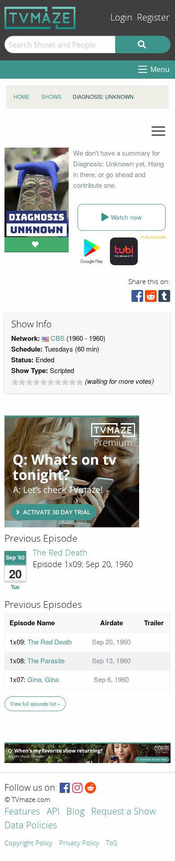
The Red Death (60, 553)
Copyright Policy (28, 843)
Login (121, 18)
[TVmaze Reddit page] (90, 788)
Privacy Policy (79, 843)
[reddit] (151, 298)
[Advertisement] (71, 471)
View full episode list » (35, 703)
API (53, 812)
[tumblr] (164, 298)
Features (22, 812)
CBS (58, 338)
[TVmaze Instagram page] (77, 788)
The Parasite (46, 660)
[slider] (47, 382)
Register (153, 18)
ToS (111, 843)
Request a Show (123, 812)
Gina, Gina (43, 679)
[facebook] (137, 298)
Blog (75, 812)
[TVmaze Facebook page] (65, 788)
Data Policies (30, 826)
